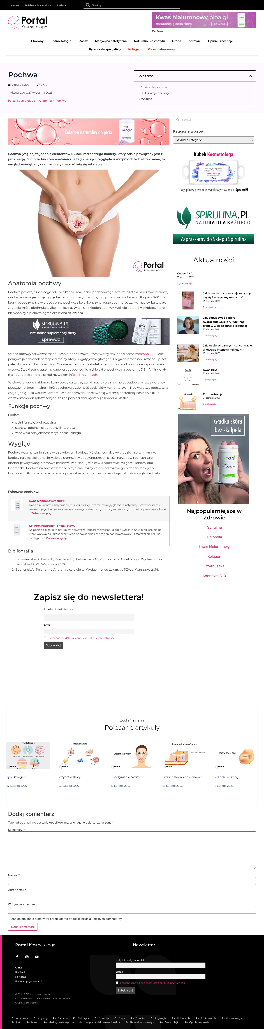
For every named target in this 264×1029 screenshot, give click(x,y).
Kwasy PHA (185, 273)
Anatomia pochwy (154, 87)
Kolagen (214, 556)
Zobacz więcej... (42, 513)
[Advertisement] (89, 681)
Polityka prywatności (28, 981)
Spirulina (214, 527)
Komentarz (16, 829)
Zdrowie (194, 41)
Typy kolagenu (17, 777)
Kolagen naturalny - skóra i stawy (52, 525)
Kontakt (15, 5)
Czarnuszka (214, 566)
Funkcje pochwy (157, 93)
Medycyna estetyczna (111, 41)
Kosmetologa (35, 944)
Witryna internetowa (22, 904)
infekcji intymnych (83, 374)
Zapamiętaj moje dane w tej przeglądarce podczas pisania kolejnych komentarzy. (66, 918)
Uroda (176, 41)
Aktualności (213, 260)
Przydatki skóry (69, 777)
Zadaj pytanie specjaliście (38, 5)
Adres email (17, 889)
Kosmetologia (61, 41)
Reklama (61, 5)
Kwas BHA (210, 370)
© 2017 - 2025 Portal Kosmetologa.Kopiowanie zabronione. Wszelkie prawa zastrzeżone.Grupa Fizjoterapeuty (43, 998)
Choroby (37, 41)
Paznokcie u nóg (226, 777)
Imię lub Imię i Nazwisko (131, 960)
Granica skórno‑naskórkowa (182, 777)
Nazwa (14, 875)
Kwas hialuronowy (214, 547)
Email (119, 971)
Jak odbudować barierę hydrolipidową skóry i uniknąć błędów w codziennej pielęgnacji (225, 321)
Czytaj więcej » (184, 283)
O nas (18, 967)
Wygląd (146, 99)
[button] (250, 76)
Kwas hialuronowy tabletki (47, 501)
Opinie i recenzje (220, 41)
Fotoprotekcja (213, 394)
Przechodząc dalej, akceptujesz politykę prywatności (81, 638)
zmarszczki (143, 354)
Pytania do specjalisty (105, 49)
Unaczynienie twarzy (125, 777)
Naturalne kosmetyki (149, 41)
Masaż (83, 41)
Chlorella (214, 537)
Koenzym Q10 (214, 576)
